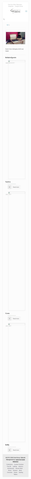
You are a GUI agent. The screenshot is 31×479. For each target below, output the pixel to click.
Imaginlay (11, 6)
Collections (9, 464)
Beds (20, 470)
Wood (9, 470)
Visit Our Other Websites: (15, 4)
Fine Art (9, 466)
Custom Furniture (19, 464)
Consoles (9, 472)
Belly (7, 445)
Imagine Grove (19, 6)
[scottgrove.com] (15, 12)
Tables (15, 474)
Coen (7, 313)
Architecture (10, 468)
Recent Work (19, 468)
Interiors (20, 466)
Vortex (8, 182)
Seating (21, 472)
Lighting (15, 466)
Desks (15, 472)
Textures (15, 470)
